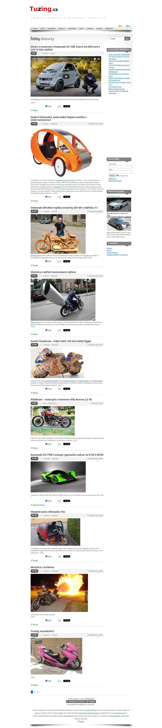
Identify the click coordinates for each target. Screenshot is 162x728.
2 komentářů (97, 403)
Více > (33, 103)
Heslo (111, 170)
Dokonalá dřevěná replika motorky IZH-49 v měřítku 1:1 (64, 207)
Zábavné (54, 124)
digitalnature (90, 699)
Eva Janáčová (115, 716)
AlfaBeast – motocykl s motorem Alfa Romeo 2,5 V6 (61, 399)
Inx (45, 403)
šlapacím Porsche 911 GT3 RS (65, 180)
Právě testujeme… (112, 252)
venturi (45, 53)
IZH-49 (88, 255)
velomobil (57, 187)
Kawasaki (36, 505)
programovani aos (119, 713)
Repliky (54, 211)
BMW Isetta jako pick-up (117, 89)
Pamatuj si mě (123, 176)
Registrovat (112, 179)
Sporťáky (55, 459)
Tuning (54, 635)
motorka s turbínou (69, 381)
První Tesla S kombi (115, 87)
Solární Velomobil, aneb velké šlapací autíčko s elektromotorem (59, 118)
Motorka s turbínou (42, 567)
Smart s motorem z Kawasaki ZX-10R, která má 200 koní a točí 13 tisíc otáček (65, 48)
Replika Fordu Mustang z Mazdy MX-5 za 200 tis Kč (119, 79)
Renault (55, 515)
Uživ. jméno (112, 164)
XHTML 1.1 (83, 702)
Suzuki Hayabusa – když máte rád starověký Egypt (61, 341)
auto (36, 713)
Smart (52, 53)
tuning (88, 710)
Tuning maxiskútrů (42, 631)
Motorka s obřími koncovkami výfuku (53, 272)
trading (60, 713)
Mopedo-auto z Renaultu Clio (48, 511)
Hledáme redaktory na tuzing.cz (117, 255)
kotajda (47, 459)
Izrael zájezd (68, 716)
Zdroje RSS (73, 702)
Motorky (35, 110)
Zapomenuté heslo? (115, 181)
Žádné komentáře (95, 124)
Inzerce (109, 250)
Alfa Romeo (52, 403)
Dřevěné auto (35, 255)
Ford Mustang (97, 381)
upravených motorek (51, 381)
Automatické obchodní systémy (88, 713)
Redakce (109, 248)
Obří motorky (35, 322)
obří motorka (84, 381)
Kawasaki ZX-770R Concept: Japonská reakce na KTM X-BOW (67, 454)
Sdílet (49, 106)
